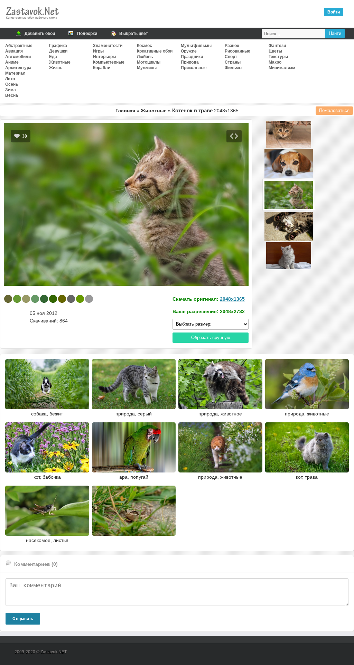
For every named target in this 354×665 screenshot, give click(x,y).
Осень (11, 84)
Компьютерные (108, 62)
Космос (144, 45)
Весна (11, 95)
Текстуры (278, 56)
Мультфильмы (196, 45)
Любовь (145, 56)
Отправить (22, 619)
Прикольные (194, 67)
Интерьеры (104, 56)
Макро (275, 62)
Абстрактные (18, 45)
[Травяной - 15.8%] (17, 299)
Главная (125, 110)
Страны (233, 62)
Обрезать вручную (210, 337)
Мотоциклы (148, 62)
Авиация (14, 51)
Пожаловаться (334, 110)
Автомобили (18, 56)
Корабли (101, 67)
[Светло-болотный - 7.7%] (35, 299)
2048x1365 (232, 299)
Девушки (58, 51)
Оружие (189, 51)
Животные (60, 62)
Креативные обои (155, 51)
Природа (190, 62)
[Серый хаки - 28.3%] (8, 299)
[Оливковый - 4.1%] (62, 299)
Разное (232, 45)
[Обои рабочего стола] (32, 20)
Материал (15, 73)
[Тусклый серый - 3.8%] (71, 299)
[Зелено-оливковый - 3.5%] (80, 299)
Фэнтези (277, 45)
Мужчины (147, 67)
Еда (53, 56)
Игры (98, 51)
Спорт (231, 56)
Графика (58, 45)
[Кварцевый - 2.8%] (89, 299)
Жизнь (55, 67)
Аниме (12, 62)
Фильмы (233, 67)
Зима (10, 89)
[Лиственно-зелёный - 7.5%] (44, 299)
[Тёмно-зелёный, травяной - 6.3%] (53, 299)
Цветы (275, 51)
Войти (333, 12)
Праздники (192, 56)
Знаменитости (107, 45)
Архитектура (18, 67)
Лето (10, 78)
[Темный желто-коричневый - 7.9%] (26, 299)
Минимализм (282, 67)
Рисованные (237, 51)
